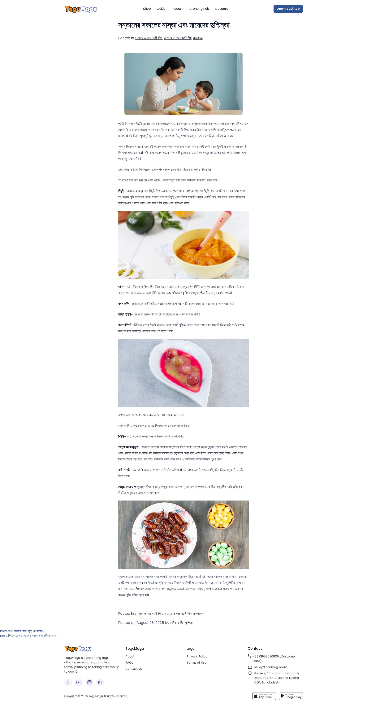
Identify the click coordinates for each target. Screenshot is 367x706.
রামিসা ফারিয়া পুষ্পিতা (181, 622)
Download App (288, 8)
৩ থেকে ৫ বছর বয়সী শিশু (178, 38)
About (130, 656)
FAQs (129, 662)
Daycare (221, 8)
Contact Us (133, 668)
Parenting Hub (198, 8)
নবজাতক (198, 38)
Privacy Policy (197, 656)
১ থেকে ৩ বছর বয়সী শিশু (148, 38)
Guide (161, 8)
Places (177, 8)
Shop (147, 8)
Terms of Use (196, 662)
